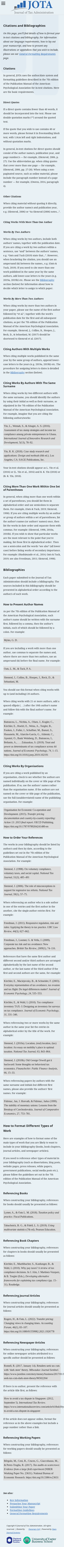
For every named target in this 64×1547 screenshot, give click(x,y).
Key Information (19, 1500)
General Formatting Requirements (37, 53)
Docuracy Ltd (34, 1529)
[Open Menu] (3, 3)
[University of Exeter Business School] (39, 1541)
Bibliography (47, 280)
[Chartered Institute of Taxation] (14, 1541)
